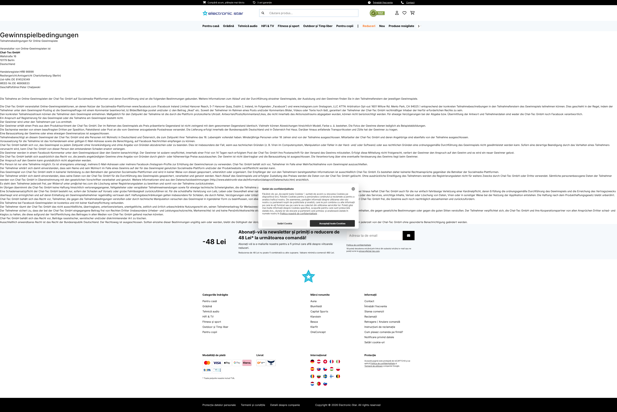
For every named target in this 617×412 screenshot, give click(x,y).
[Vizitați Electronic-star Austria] (319, 361)
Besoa (314, 321)
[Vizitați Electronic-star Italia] (338, 361)
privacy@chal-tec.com (369, 251)
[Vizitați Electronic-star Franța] (332, 361)
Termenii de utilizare (373, 366)
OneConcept (318, 332)
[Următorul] (418, 26)
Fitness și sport (211, 321)
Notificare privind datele (379, 337)
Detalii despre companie (285, 405)
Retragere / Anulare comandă (382, 321)
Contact (410, 2)
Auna (313, 301)
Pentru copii (209, 332)
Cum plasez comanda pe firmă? (383, 332)
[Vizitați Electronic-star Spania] (312, 369)
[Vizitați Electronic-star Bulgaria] (319, 376)
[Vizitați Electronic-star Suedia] (325, 376)
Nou (382, 26)
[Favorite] (404, 13)
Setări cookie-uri (374, 342)
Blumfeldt (316, 306)
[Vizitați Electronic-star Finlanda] (332, 376)
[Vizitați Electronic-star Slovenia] (325, 384)
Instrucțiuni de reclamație (379, 326)
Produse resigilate (401, 26)
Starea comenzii (374, 311)
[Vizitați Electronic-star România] (312, 376)
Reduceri (369, 26)
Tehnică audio (210, 311)
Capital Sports (319, 311)
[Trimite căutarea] (263, 13)
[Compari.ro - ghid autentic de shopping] (377, 12)
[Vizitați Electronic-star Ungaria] (332, 369)
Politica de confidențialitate (358, 245)
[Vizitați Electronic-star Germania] (312, 361)
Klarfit (314, 326)
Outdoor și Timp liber (215, 326)
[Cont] (397, 13)
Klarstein (315, 316)
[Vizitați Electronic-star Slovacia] (319, 369)
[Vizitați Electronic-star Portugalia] (319, 384)
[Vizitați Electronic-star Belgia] (338, 376)
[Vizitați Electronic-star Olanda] (312, 384)
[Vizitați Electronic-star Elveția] (325, 361)
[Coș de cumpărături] (412, 13)
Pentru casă (209, 301)
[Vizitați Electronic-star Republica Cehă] (325, 369)
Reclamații (370, 316)
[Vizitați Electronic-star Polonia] (338, 369)
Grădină (207, 306)
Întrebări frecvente (383, 2)
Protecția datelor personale (219, 405)
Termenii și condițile (253, 405)
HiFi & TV (208, 316)
